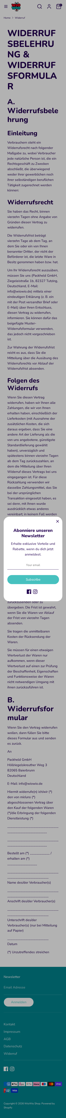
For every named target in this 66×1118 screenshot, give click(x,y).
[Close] (58, 521)
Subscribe (33, 579)
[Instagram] (35, 591)
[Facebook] (29, 591)
